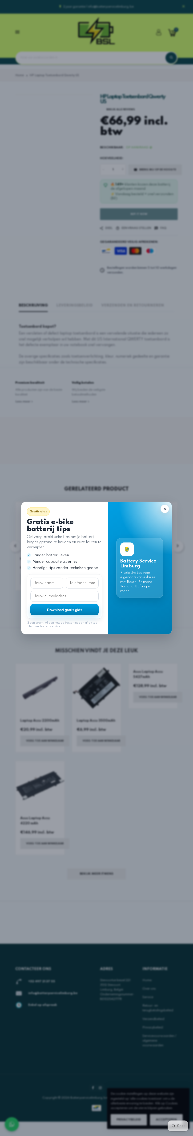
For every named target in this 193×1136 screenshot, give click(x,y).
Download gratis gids (64, 610)
